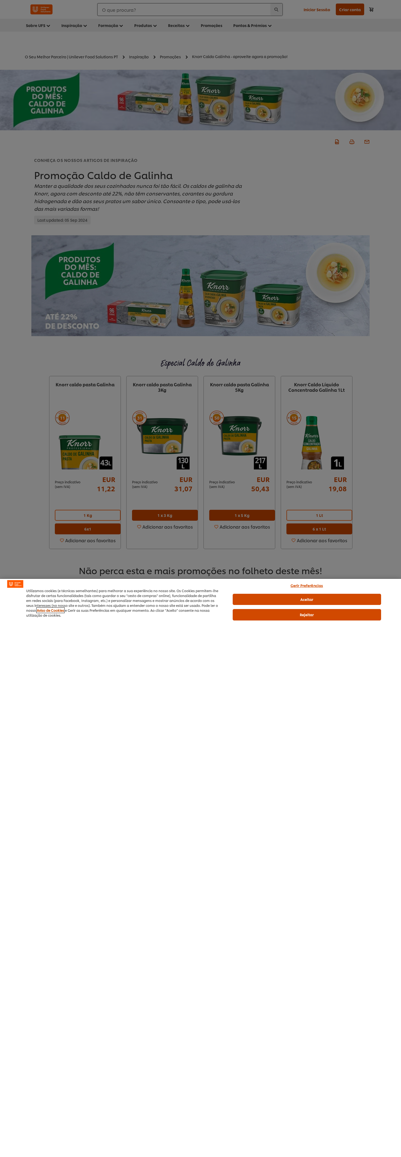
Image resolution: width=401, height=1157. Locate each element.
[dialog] (200, 867)
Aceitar (306, 599)
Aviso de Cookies (50, 610)
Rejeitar (307, 614)
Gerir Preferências (307, 585)
